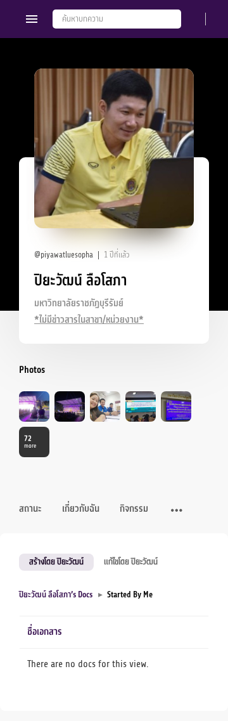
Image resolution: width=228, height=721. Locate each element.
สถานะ (30, 509)
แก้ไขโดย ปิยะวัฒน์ (131, 561)
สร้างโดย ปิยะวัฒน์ (56, 561)
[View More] (176, 511)
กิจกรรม (134, 509)
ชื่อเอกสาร (44, 632)
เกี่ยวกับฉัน (80, 509)
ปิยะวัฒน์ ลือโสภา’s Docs (55, 594)
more (30, 441)
